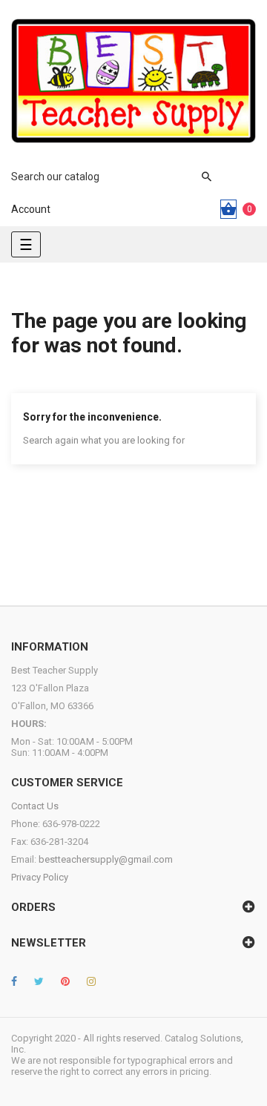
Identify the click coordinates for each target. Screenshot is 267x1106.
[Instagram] (91, 981)
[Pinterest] (65, 981)
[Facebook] (14, 981)
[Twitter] (39, 981)
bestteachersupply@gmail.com (106, 859)
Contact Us (35, 806)
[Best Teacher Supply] (133, 81)
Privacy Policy (39, 877)
